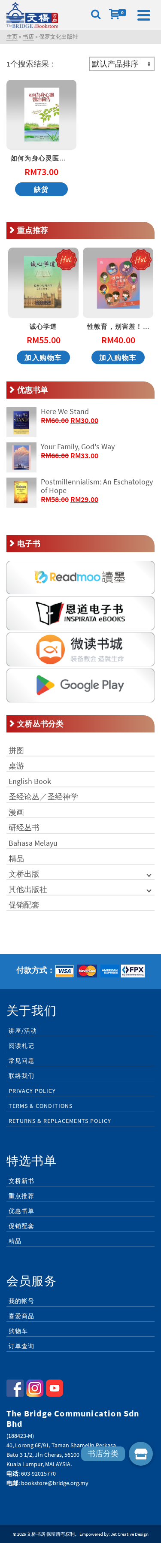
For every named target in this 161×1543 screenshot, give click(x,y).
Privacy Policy (32, 1091)
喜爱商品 (21, 1316)
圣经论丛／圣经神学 (43, 797)
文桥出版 (24, 874)
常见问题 (21, 1061)
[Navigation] (144, 15)
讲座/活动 (23, 1031)
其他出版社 (28, 889)
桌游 (16, 766)
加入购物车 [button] (43, 357)
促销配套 (24, 905)
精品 (16, 858)
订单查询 (21, 1346)
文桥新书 (21, 1181)
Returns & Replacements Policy (60, 1121)
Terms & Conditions (41, 1106)
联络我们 (21, 1076)
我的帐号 (21, 1301)
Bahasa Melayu (33, 843)
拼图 (16, 750)
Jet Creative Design (130, 1534)
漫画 (16, 812)
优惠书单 (21, 1211)
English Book (30, 781)
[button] (141, 1454)
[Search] (96, 15)
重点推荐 (21, 1196)
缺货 (41, 189)
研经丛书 (24, 827)
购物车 (18, 1331)
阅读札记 (21, 1046)
